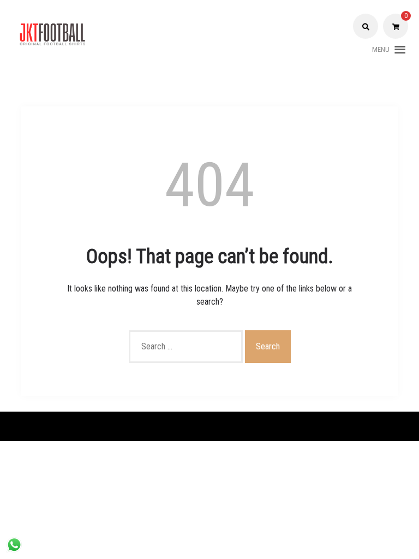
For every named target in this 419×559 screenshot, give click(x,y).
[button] (381, 50)
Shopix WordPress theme (252, 426)
